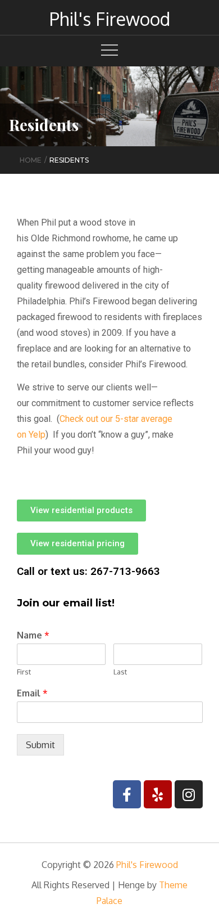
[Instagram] (189, 794)
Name (33, 635)
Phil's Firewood (109, 18)
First (24, 671)
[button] (81, 510)
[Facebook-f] (127, 794)
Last (120, 671)
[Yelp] (158, 794)
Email (32, 693)
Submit (40, 744)
